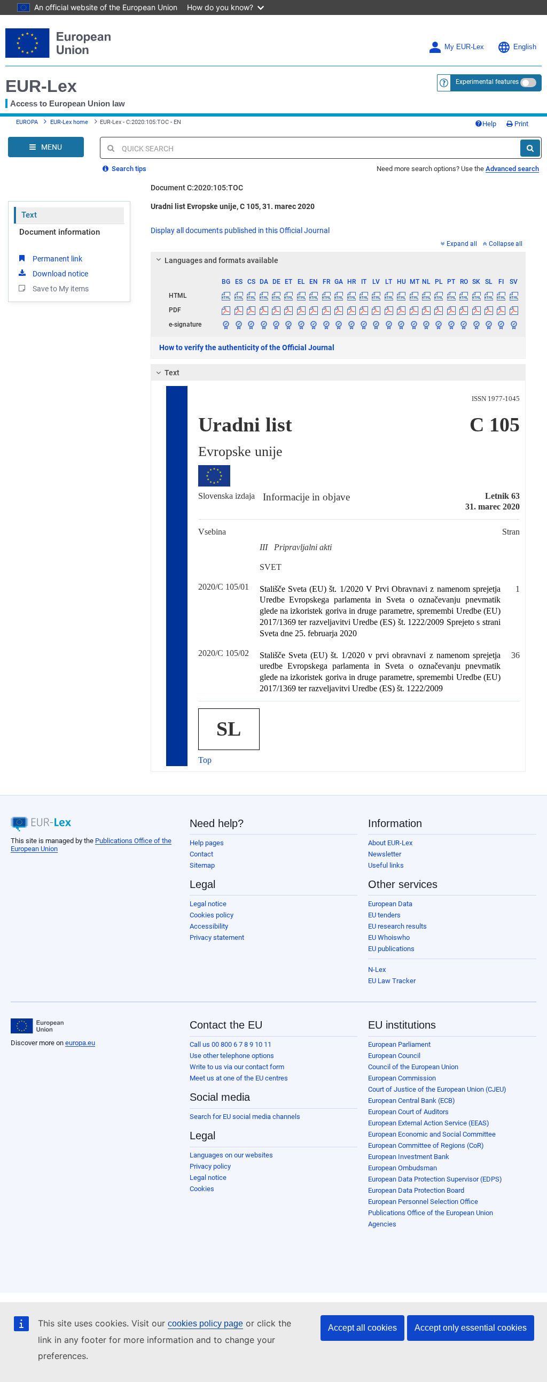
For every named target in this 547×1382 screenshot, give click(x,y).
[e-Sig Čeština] (251, 324)
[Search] (530, 148)
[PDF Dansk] (263, 310)
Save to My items (61, 288)
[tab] (338, 260)
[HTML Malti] (413, 296)
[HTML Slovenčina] (476, 296)
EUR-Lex (41, 86)
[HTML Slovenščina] (489, 296)
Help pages (207, 843)
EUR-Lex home (69, 122)
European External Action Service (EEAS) (428, 1123)
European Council (394, 1056)
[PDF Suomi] (501, 310)
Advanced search (512, 169)
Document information (59, 232)
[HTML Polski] (438, 296)
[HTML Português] (451, 296)
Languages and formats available (221, 260)
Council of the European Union (413, 1067)
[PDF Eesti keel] (288, 310)
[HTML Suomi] (501, 296)
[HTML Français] (326, 296)
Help (489, 124)
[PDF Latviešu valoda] (376, 310)
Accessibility (209, 926)
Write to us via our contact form (237, 1067)
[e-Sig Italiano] (364, 324)
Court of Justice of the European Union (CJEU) (437, 1089)
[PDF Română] (464, 310)
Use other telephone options (232, 1056)
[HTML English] (313, 296)
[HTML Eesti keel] (288, 296)
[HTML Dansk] (263, 296)
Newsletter (384, 854)
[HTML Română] (464, 296)
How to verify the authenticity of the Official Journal (246, 347)
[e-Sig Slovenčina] (476, 324)
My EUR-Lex (464, 47)
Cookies (202, 1189)
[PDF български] (226, 310)
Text (29, 215)
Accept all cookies (362, 1327)
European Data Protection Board (416, 1190)
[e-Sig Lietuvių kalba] (389, 324)
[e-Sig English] (313, 324)
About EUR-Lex (390, 843)
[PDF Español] (239, 310)
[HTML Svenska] (514, 296)
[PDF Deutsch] (276, 310)
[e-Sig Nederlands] (426, 324)
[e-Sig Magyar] (401, 324)
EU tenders (384, 915)
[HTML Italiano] (364, 296)
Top (205, 760)
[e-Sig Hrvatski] (351, 324)
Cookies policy (211, 915)
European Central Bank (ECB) (411, 1101)
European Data (390, 904)
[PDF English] (313, 310)
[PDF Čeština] (251, 310)
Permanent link (57, 258)
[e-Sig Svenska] (514, 324)
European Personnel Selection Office (423, 1202)
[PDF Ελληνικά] (301, 310)
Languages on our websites (231, 1155)
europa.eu (80, 1043)
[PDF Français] (326, 310)
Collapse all (505, 244)
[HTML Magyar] (401, 296)
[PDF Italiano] (364, 310)
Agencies (382, 1224)
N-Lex (377, 970)
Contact (201, 854)
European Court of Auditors (408, 1112)
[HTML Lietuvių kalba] (389, 296)
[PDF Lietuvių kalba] (389, 310)
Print (520, 124)
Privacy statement (217, 937)
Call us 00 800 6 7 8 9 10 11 (230, 1044)
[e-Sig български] (226, 324)
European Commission (402, 1078)
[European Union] (37, 1025)
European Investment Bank (408, 1157)
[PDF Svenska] (514, 310)
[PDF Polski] (438, 310)
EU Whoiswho (389, 937)
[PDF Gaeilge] (339, 310)
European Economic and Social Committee (432, 1134)
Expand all (462, 244)
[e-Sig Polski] (438, 324)
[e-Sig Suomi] (501, 324)
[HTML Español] (239, 296)
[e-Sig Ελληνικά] (301, 324)
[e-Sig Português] (451, 324)
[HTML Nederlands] (426, 296)
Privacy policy (210, 1166)
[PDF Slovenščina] (489, 310)
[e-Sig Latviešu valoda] (376, 324)
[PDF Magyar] (401, 310)
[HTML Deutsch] (276, 296)
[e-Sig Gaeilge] (339, 324)
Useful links (386, 865)
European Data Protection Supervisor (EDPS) (435, 1179)
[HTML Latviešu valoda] (376, 296)
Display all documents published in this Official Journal (240, 230)
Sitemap (202, 865)
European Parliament (399, 1044)
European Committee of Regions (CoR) (426, 1145)
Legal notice (208, 904)
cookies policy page (205, 1323)
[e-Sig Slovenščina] (489, 324)
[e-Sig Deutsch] (276, 324)
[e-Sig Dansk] (263, 324)
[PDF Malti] (413, 310)
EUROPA (27, 122)
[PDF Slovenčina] (476, 310)
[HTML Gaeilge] (339, 296)
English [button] (524, 47)
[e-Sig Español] (239, 324)
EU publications (391, 949)
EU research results (397, 926)
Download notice (60, 273)
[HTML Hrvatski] (351, 296)
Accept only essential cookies (471, 1327)
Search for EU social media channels (245, 1117)
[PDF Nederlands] (426, 310)
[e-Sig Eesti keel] (288, 324)
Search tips (128, 169)
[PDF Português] (451, 310)
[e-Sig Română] (464, 324)
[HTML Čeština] (251, 296)
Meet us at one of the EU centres (239, 1078)
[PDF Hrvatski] (351, 310)
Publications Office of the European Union (430, 1213)
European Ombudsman (402, 1168)
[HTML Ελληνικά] (301, 296)
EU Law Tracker (392, 981)
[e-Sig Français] (326, 324)
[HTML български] (226, 296)
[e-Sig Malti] (413, 324)
